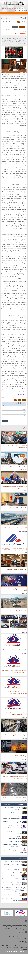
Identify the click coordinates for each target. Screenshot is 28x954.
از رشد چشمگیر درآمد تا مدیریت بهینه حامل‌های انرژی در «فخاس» (15, 828)
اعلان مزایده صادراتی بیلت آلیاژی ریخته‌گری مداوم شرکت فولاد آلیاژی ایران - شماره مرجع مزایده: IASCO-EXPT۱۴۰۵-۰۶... (14, 549)
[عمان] (3, 9)
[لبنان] (15, 9)
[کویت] (12, 9)
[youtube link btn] (7, 952)
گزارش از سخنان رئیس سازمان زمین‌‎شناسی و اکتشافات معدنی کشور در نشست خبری (15, 487)
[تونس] (24, 10)
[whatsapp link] (18, 403)
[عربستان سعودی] (22, 10)
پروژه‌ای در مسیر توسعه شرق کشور (20, 629)
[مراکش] (14, 9)
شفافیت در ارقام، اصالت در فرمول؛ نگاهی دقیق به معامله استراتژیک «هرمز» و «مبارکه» (12, 845)
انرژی (19, 21)
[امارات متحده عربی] (15, 10)
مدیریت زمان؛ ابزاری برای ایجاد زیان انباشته (13, 861)
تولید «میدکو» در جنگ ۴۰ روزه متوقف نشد (13, 823)
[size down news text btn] (3, 21)
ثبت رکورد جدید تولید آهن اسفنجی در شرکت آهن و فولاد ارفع (15, 467)
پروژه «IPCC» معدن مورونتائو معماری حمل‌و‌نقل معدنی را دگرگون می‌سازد (15, 528)
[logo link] (14, 4)
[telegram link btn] (23, 952)
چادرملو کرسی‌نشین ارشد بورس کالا (15, 875)
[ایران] (17, 9)
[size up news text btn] (9, 21)
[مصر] (20, 9)
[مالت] (7, 9)
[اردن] (2, 9)
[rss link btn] (18, 952)
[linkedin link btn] (5, 952)
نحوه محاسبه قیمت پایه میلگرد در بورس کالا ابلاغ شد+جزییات (15, 797)
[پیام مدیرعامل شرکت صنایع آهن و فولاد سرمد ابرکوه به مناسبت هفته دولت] (14, 580)
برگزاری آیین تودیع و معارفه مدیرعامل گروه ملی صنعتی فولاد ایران (12, 808)
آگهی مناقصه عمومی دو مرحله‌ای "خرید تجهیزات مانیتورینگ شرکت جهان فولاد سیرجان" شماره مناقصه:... (15, 692)
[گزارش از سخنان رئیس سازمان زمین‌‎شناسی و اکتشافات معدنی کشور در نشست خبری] (14, 477)
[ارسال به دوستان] (6, 24)
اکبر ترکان (24, 400)
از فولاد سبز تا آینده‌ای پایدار (16, 872)
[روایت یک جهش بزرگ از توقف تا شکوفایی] (14, 601)
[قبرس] (24, 9)
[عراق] (10, 9)
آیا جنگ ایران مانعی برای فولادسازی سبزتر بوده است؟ (16, 569)
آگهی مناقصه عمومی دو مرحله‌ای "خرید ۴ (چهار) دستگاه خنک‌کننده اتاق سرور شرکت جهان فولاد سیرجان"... (16, 713)
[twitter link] (16, 403)
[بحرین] (26, 9)
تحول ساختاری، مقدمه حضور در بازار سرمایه (18, 507)
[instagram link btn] (14, 952)
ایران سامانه (20, 949)
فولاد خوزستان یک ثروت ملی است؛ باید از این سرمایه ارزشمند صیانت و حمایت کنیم (15, 446)
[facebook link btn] (9, 952)
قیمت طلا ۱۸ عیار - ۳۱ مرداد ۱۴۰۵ (15, 841)
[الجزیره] (22, 9)
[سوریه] (20, 10)
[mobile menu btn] (26, 13)
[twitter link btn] (11, 952)
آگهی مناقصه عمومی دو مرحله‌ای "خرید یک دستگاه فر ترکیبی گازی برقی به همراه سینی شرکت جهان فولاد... (14, 650)
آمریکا (16, 400)
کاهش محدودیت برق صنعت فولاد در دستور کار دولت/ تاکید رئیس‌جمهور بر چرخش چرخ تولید (15, 777)
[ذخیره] (9, 24)
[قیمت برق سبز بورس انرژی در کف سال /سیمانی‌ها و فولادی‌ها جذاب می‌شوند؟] (14, 746)
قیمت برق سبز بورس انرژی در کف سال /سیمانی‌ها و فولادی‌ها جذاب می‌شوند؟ (15, 756)
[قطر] (26, 10)
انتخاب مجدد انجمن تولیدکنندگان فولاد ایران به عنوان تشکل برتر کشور (12, 832)
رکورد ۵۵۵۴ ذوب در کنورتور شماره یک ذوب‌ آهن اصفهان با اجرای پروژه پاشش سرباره (12, 837)
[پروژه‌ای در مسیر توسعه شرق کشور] (14, 621)
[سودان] (5, 9)
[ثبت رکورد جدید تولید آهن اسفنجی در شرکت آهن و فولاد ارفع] (14, 458)
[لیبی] (9, 9)
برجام (19, 400)
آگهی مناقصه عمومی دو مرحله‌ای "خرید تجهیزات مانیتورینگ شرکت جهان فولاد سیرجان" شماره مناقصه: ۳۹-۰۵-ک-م (15, 850)
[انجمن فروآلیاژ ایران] (7, 913)
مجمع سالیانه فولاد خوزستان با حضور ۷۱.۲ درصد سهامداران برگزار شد (12, 813)
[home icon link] (23, 13)
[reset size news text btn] (6, 21)
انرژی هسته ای (22, 27)
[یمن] (17, 10)
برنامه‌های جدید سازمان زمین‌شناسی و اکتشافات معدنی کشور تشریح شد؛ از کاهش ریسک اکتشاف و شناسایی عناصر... (15, 735)
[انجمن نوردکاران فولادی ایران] (21, 913)
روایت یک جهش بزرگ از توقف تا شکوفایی (18, 610)
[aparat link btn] (21, 951)
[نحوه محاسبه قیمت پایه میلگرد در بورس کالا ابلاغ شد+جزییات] (14, 789)
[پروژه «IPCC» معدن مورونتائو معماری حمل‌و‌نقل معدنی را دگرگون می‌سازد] (14, 518)
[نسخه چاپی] (3, 24)
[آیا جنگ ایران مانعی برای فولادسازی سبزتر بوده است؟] (14, 560)
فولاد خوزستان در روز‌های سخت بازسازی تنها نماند (12, 869)
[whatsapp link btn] (16, 952)
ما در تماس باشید (19, 938)
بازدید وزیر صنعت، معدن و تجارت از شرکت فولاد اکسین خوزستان (12, 865)
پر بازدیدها (20, 804)
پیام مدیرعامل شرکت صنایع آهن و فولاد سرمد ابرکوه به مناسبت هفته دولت (14, 589)
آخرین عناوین (7, 804)
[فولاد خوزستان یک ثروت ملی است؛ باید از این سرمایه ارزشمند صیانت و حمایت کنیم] (14, 437)
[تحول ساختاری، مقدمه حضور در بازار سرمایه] (14, 499)
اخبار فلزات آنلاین (20, 395)
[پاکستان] (19, 9)
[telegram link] (20, 403)
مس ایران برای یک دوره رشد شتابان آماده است (12, 818)
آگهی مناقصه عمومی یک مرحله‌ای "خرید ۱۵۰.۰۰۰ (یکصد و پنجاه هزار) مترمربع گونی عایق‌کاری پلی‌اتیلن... (14, 671)
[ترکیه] (19, 10)
